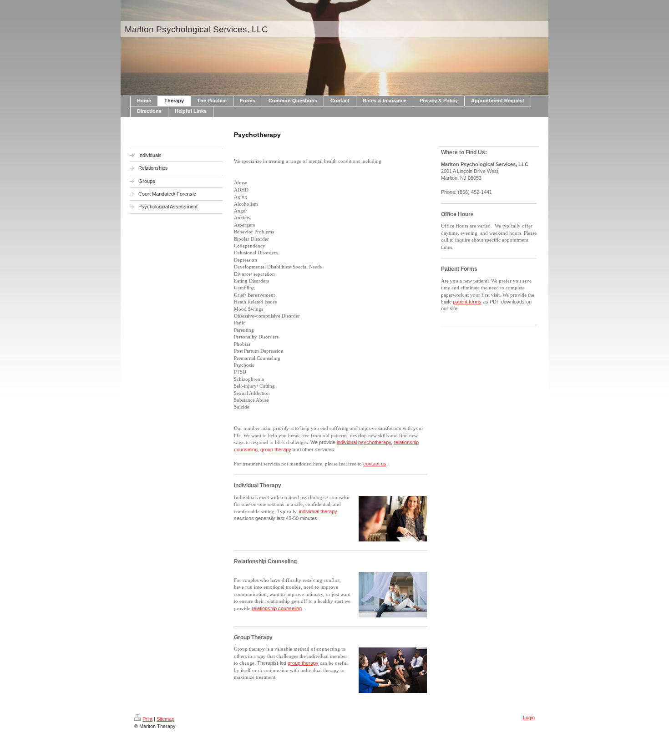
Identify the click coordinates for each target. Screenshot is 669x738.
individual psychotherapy (364, 442)
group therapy (275, 449)
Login (529, 717)
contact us (374, 463)
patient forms (467, 301)
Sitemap (165, 719)
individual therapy (318, 511)
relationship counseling (277, 608)
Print (147, 719)
